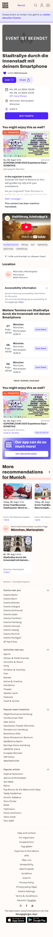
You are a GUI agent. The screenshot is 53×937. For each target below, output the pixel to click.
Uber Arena (9, 721)
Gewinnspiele (26, 868)
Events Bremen (12, 602)
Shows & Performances (16, 658)
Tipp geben (26, 846)
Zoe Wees (8, 781)
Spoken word (11, 693)
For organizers (26, 837)
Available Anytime (11, 245)
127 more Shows (18, 96)
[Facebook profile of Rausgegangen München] (26, 905)
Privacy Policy (26, 882)
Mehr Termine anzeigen (26, 380)
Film (6, 673)
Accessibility (26, 864)
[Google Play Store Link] (37, 920)
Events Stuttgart (12, 637)
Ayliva (7, 785)
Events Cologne (12, 606)
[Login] (41, 5)
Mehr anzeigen (13, 198)
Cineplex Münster (13, 753)
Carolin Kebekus (12, 797)
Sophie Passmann (13, 773)
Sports (7, 654)
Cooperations (26, 842)
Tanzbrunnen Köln (13, 717)
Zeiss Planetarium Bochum (18, 737)
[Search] (35, 5)
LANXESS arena (12, 749)
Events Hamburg (12, 622)
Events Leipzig (11, 629)
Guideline (26, 873)
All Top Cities (10, 641)
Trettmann (9, 809)
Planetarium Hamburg (16, 729)
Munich (7, 582)
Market (7, 677)
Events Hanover (12, 626)
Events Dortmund (13, 610)
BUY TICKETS (26, 115)
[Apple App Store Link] (16, 920)
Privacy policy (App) (26, 886)
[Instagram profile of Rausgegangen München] (20, 905)
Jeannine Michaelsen (15, 777)
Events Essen (11, 614)
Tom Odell (9, 820)
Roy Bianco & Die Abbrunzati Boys (22, 789)
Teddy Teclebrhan (13, 793)
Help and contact (26, 833)
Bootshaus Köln (12, 733)
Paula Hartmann (12, 812)
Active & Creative (13, 681)
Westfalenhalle (11, 760)
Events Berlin (11, 594)
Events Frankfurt (12, 618)
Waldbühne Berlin (13, 741)
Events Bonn (10, 598)
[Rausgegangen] (5, 5)
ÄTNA (6, 805)
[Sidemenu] (48, 5)
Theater (8, 689)
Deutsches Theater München (19, 725)
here (21, 302)
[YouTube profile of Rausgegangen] (32, 905)
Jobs (26, 855)
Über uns (26, 860)
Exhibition (9, 685)
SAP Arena (9, 756)
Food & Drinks (11, 700)
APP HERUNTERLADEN (31, 454)
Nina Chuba (10, 801)
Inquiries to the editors (26, 851)
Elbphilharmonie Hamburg (18, 714)
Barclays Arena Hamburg (17, 745)
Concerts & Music (13, 661)
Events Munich (12, 633)
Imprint (27, 877)
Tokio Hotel (9, 816)
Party (6, 665)
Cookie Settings (26, 891)
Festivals (8, 697)
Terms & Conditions (26, 895)
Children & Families (14, 669)
